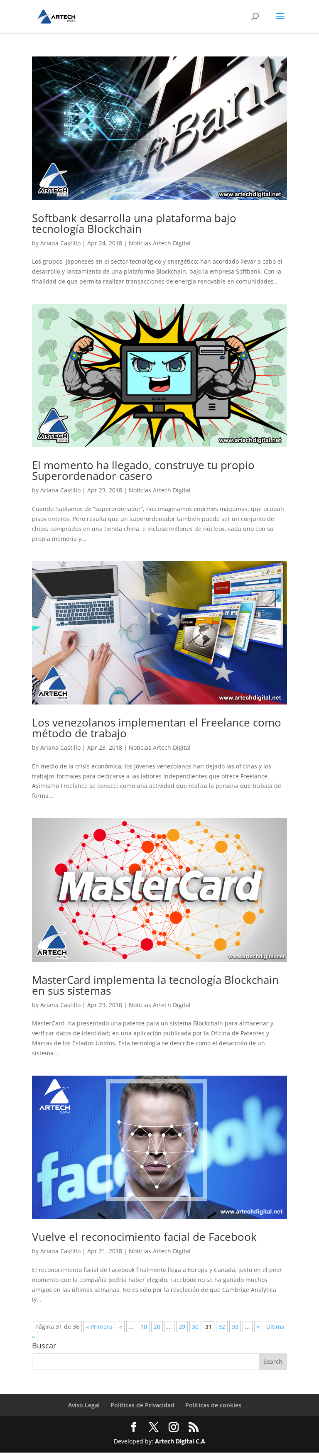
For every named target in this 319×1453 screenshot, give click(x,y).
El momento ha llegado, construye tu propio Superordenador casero (143, 470)
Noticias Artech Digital (160, 243)
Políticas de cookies (213, 1405)
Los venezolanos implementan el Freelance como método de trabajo (156, 728)
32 (221, 1327)
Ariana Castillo (60, 243)
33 (235, 1327)
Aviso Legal (84, 1405)
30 (195, 1327)
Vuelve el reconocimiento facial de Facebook (144, 1236)
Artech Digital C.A (180, 1441)
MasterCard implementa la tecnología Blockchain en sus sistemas (155, 985)
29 (182, 1327)
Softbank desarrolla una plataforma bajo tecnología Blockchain (134, 223)
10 (143, 1327)
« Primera (99, 1327)
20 (157, 1327)
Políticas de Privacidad (142, 1405)
